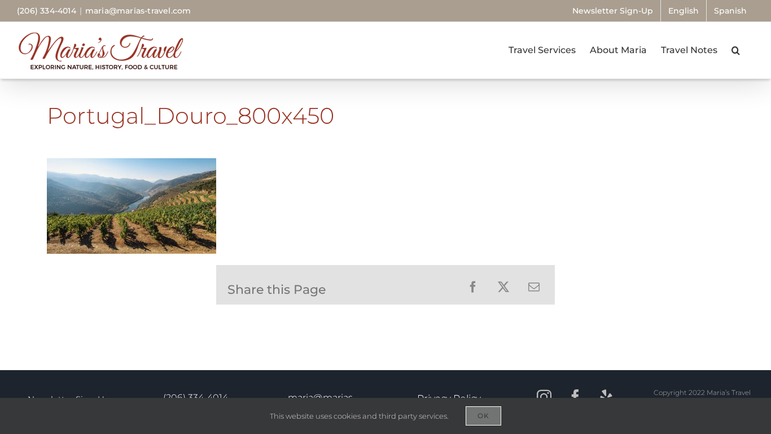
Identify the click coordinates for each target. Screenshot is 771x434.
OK (483, 415)
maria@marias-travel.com (138, 11)
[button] (735, 50)
